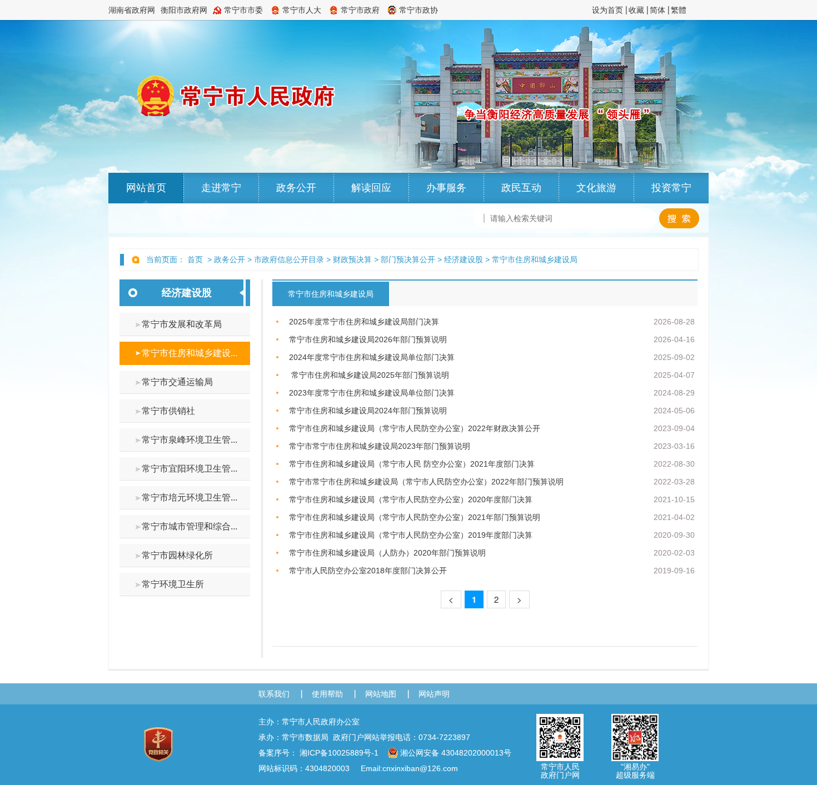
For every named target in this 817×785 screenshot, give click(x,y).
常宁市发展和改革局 (182, 324)
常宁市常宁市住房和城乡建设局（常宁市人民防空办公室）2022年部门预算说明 (426, 481)
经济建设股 (463, 259)
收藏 (636, 10)
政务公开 (296, 187)
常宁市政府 (360, 10)
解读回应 (371, 187)
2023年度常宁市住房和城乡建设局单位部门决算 (372, 392)
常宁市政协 (418, 10)
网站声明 (434, 693)
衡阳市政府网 (184, 10)
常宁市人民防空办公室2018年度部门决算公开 (368, 570)
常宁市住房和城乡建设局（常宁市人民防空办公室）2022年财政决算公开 (414, 428)
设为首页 (607, 10)
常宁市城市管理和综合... (189, 526)
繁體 (678, 10)
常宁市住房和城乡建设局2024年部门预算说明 (368, 410)
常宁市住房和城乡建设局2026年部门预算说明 (368, 339)
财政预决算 (352, 259)
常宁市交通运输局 (177, 382)
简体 (657, 10)
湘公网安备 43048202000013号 (455, 752)
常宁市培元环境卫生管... (189, 497)
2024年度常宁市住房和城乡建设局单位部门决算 (372, 357)
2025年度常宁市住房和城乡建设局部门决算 (364, 321)
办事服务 (446, 187)
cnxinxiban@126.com (420, 768)
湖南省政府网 (131, 10)
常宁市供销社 (168, 411)
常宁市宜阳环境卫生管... (189, 468)
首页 (195, 259)
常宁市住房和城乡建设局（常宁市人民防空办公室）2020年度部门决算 (410, 499)
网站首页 (146, 187)
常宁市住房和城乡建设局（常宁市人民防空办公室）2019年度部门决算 (410, 535)
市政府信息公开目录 (289, 259)
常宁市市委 (243, 10)
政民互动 (521, 187)
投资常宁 (671, 187)
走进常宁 (221, 187)
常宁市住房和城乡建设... (189, 353)
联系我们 (274, 693)
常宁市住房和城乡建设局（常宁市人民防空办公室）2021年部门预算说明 (414, 517)
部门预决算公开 (408, 259)
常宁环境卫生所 (173, 584)
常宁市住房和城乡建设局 (534, 259)
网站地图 (380, 693)
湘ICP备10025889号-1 (339, 752)
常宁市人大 (301, 10)
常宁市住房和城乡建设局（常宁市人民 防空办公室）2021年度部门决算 (412, 463)
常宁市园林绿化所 (177, 555)
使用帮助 (327, 693)
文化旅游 (596, 187)
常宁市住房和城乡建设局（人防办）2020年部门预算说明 (387, 552)
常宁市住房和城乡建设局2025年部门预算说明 (369, 375)
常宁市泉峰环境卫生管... (189, 439)
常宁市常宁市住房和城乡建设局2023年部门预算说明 (379, 446)
